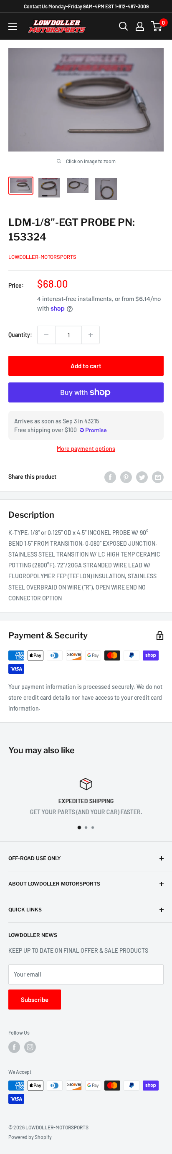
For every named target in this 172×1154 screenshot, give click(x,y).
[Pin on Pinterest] (126, 477)
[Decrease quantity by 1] (46, 335)
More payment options (86, 448)
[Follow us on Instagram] (30, 1047)
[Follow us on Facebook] (14, 1047)
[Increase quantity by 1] (90, 335)
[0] (157, 26)
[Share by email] (158, 477)
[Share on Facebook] (110, 477)
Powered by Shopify (30, 1137)
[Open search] (123, 26)
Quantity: (20, 334)
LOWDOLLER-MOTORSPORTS (42, 256)
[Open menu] (12, 26)
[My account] (140, 26)
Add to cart (86, 365)
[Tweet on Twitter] (142, 477)
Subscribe (34, 999)
